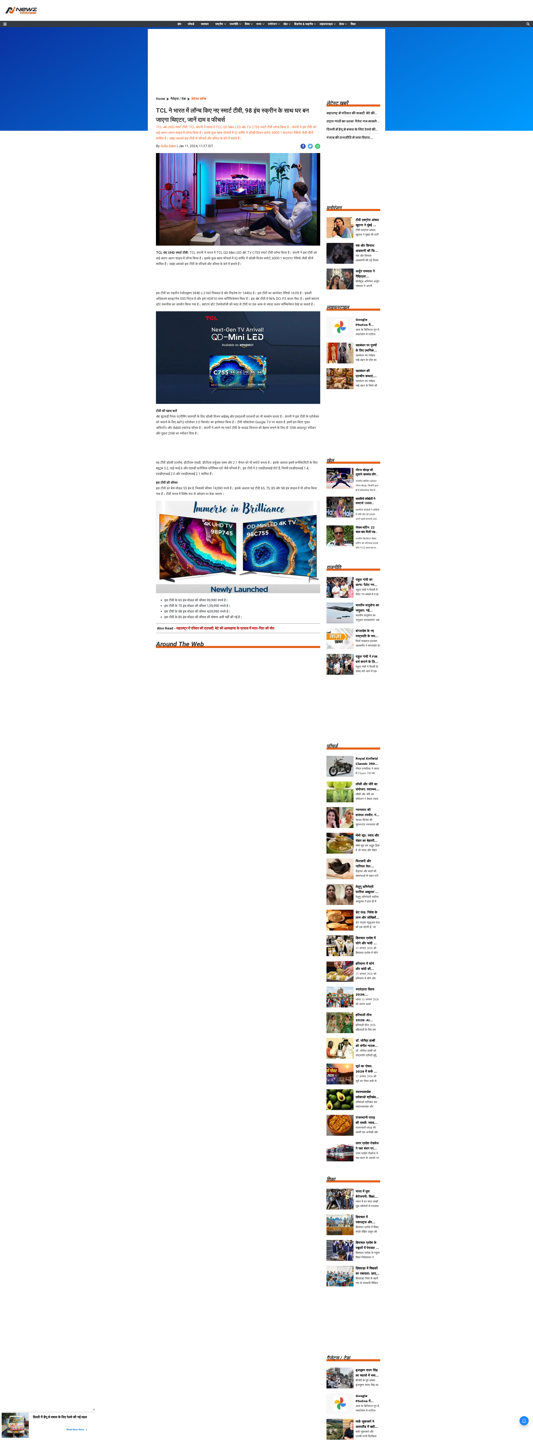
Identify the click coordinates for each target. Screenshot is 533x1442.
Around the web (180, 644)
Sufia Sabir (168, 146)
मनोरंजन (272, 24)
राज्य (258, 24)
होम (179, 24)
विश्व (247, 24)
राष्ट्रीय (219, 24)
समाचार (205, 24)
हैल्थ (341, 24)
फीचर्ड (191, 24)
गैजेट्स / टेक (178, 99)
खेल (285, 24)
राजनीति (234, 24)
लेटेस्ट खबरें (337, 103)
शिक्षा (353, 24)
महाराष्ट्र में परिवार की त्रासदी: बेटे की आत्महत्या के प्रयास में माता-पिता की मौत (225, 628)
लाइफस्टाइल (326, 24)
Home (160, 99)
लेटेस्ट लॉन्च (198, 99)
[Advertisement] (266, 58)
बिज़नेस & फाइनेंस (303, 24)
